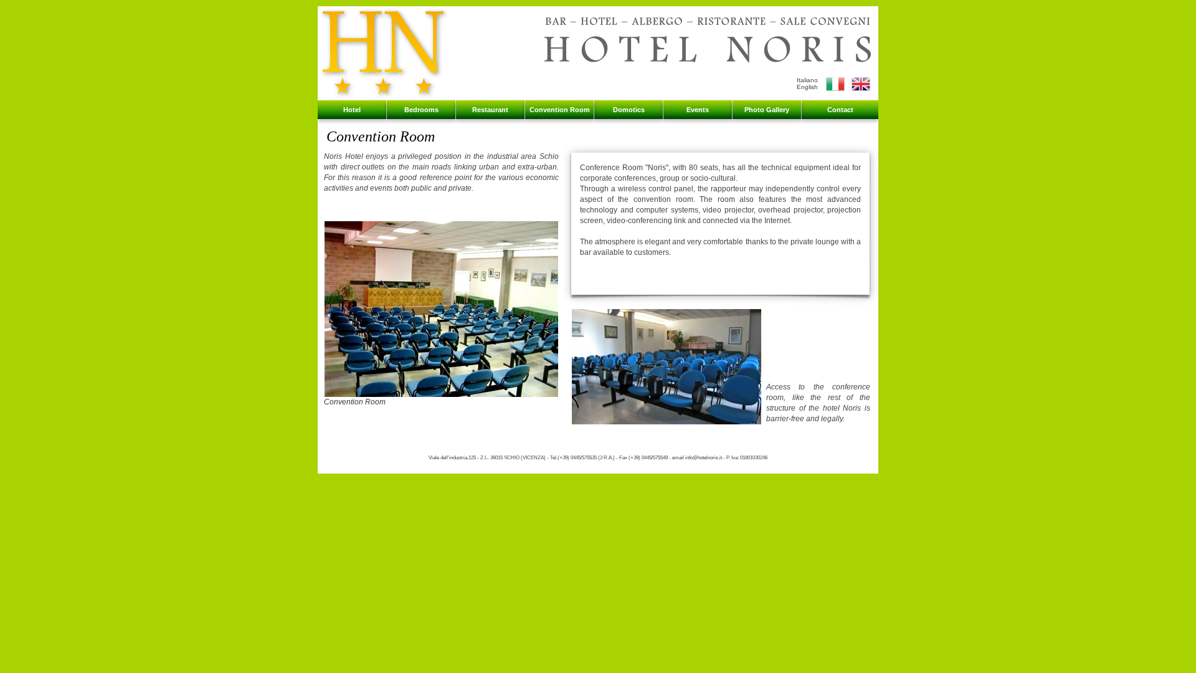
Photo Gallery (766, 109)
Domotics (629, 109)
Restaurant (490, 109)
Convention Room (559, 109)
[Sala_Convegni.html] (835, 90)
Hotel (352, 109)
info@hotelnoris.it (703, 458)
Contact (840, 109)
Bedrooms (421, 109)
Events (697, 109)
